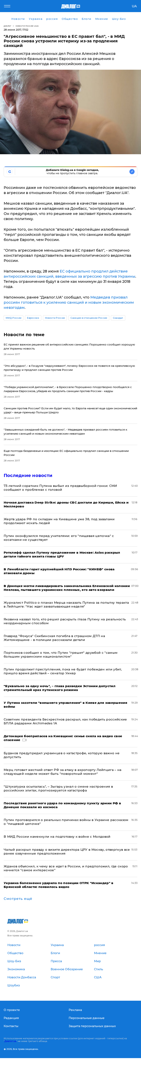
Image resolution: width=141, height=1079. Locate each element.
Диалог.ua (10, 1041)
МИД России (13, 318)
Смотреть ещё (18, 899)
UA (134, 6)
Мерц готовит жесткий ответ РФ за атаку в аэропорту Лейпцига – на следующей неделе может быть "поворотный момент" (63, 772)
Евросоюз (33, 318)
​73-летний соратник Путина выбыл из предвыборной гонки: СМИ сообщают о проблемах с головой (60, 487)
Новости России (55, 318)
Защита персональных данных (92, 1026)
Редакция (11, 1018)
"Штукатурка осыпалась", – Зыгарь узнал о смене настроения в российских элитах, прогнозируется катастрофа (58, 788)
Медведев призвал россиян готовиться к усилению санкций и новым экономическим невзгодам (69, 302)
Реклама (75, 1010)
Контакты (11, 1026)
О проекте (12, 1010)
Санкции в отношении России (88, 318)
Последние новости (28, 475)
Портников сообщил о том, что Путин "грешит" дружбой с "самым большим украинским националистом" (61, 654)
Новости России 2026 (27, 26)
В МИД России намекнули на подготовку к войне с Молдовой (57, 836)
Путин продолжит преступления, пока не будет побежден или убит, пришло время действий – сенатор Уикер (63, 671)
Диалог (7, 26)
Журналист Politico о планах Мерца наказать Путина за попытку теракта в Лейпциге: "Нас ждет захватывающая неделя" (66, 604)
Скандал (118, 318)
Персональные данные (86, 1018)
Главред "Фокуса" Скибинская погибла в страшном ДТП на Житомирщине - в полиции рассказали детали (54, 638)
